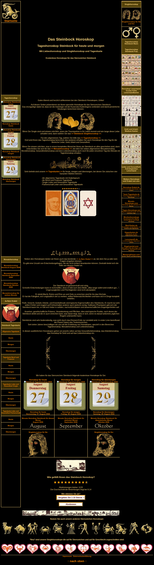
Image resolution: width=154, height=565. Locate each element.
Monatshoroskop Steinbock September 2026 (11, 275)
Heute (10, 338)
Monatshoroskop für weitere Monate (10, 294)
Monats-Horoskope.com (131, 203)
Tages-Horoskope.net (131, 211)
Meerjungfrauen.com (131, 255)
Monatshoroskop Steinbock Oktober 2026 (11, 285)
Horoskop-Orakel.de (131, 188)
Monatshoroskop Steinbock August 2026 (10, 266)
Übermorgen (11, 351)
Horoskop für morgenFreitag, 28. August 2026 (71, 413)
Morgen (11, 344)
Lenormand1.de (131, 240)
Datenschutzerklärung (82, 556)
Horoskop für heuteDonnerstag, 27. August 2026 (38, 413)
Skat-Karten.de (131, 226)
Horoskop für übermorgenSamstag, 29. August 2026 (103, 413)
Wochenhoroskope (131, 219)
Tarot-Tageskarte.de (131, 195)
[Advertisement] (10, 59)
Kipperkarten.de (131, 233)
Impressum (67, 556)
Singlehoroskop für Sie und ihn (131, 23)
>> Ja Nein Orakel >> (84, 259)
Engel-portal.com (131, 248)
